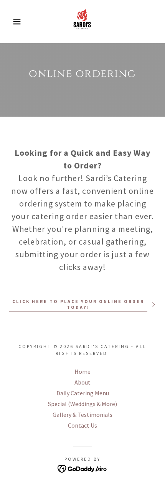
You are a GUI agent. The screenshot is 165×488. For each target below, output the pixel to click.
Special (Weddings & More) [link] (82, 404)
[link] (82, 21)
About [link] (82, 382)
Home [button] (82, 371)
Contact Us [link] (82, 425)
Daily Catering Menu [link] (82, 393)
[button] (12, 21)
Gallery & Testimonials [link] (82, 414)
